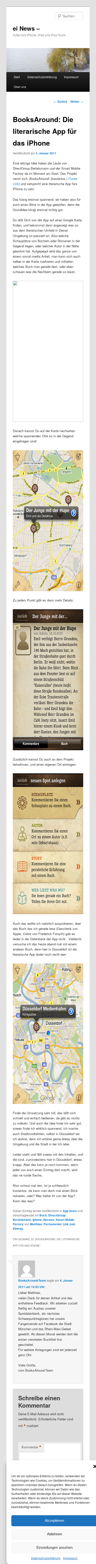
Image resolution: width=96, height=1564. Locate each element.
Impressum (70, 1558)
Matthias (36, 1224)
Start (17, 77)
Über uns (20, 87)
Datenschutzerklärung (46, 1558)
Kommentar (31, 1447)
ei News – (26, 28)
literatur (48, 1219)
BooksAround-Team (32, 1280)
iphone (37, 1219)
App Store (70, 1211)
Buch (43, 1215)
